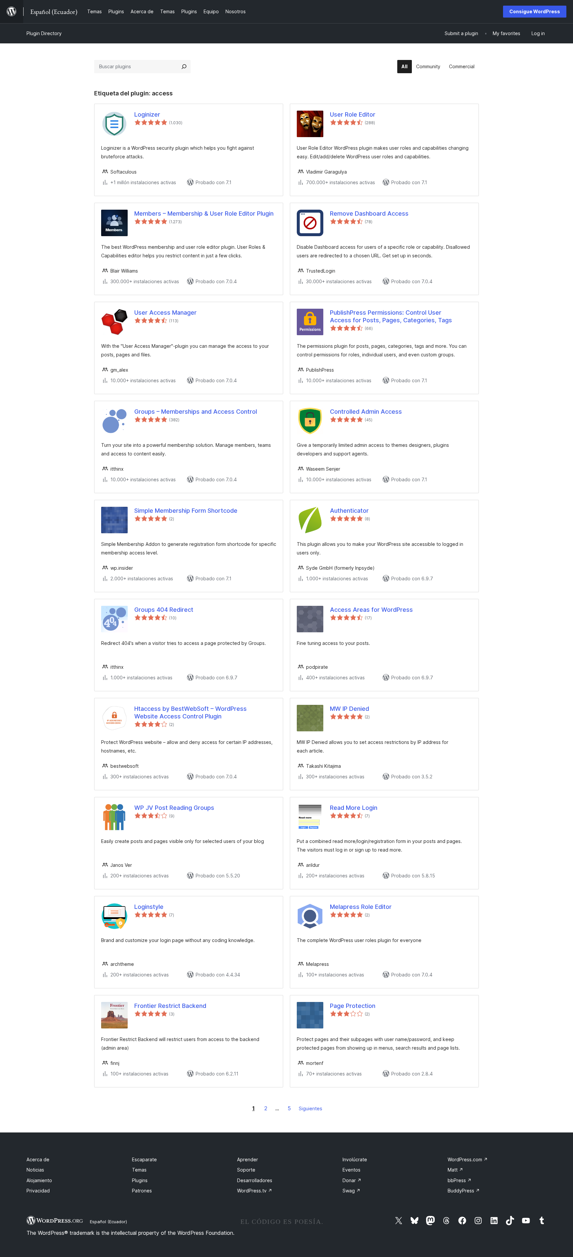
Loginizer (147, 114)
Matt (455, 1170)
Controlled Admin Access (366, 411)
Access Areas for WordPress (371, 609)
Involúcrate (355, 1159)
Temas (139, 1170)
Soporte (246, 1170)
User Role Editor (352, 114)
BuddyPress (464, 1190)
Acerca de (38, 1159)
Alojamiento (39, 1180)
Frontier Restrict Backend (170, 1005)
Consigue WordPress (534, 11)
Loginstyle (148, 906)
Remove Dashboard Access (369, 213)
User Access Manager (165, 312)
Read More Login (353, 807)
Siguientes (310, 1108)
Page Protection (352, 1005)
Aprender (247, 1159)
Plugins (140, 1180)
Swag (351, 1190)
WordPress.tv (254, 1190)
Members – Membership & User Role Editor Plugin (204, 213)
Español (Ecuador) (108, 1221)
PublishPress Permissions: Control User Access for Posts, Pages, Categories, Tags (391, 316)
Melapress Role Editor (361, 906)
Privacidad (38, 1190)
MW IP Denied (349, 708)
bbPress (460, 1180)
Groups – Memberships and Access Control (195, 411)
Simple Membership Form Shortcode (185, 510)
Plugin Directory (44, 33)
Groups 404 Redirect (163, 609)
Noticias (35, 1170)
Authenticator (349, 510)
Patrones (142, 1190)
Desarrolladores (254, 1180)
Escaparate (144, 1159)
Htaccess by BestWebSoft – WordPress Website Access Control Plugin (190, 712)
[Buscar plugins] (184, 66)
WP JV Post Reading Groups (174, 807)
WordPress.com (468, 1159)
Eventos (351, 1170)
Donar (352, 1180)
